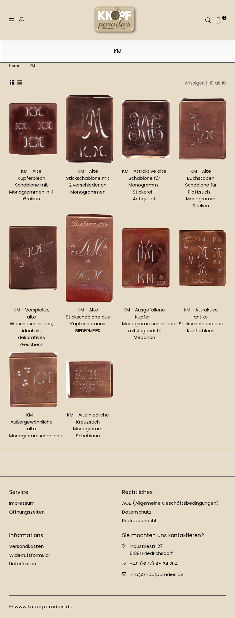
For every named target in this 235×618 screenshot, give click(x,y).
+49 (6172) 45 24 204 (154, 563)
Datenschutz (136, 512)
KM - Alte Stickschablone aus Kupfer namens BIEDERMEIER (88, 320)
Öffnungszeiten (27, 512)
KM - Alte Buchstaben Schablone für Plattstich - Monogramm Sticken (201, 188)
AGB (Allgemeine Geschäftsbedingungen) (170, 503)
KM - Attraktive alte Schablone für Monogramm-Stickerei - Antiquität (144, 185)
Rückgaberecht (139, 520)
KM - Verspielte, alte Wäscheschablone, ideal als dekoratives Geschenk (31, 327)
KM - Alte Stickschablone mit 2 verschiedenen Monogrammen (88, 181)
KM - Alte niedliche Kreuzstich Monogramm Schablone (88, 425)
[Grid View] (12, 83)
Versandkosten (26, 546)
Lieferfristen (22, 563)
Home (14, 65)
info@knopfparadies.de (157, 574)
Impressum (22, 503)
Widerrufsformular (29, 555)
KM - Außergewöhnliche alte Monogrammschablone (35, 425)
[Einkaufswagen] (218, 20)
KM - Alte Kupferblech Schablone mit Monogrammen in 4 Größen (31, 185)
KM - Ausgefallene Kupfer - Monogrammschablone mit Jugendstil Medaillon (148, 324)
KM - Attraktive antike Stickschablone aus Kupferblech (201, 320)
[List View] (20, 83)
